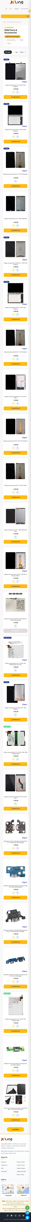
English (16, 8)
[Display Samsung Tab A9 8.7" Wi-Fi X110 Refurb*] (15, 426)
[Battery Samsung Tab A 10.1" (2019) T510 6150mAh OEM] (15, 1005)
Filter (8, 52)
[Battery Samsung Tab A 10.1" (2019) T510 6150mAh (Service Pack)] (15, 649)
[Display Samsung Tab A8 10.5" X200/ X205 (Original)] (15, 115)
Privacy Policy (21, 1162)
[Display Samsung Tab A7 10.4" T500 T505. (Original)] (15, 293)
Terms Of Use (21, 1165)
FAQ (2, 1168)
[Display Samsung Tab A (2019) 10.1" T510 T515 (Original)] (15, 249)
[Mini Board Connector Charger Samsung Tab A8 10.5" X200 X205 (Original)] (15, 871)
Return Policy (20, 1174)
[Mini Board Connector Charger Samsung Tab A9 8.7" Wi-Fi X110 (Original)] (15, 960)
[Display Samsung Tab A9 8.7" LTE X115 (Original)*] (15, 160)
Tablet (21, 40)
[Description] (17, 92)
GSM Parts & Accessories (15, 22)
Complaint (4, 1171)
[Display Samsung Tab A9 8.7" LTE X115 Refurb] (15, 337)
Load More (15, 1129)
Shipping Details (21, 1171)
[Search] (6, 9)
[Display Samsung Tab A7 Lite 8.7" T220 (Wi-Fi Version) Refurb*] (15, 560)
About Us (3, 1162)
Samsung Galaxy (11, 40)
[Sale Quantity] (13, 92)
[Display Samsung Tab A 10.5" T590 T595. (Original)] (15, 71)
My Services (24, 8)
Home (4, 22)
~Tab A (9, 43)
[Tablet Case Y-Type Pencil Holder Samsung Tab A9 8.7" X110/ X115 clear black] (15, 1094)
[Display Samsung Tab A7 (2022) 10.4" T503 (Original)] (15, 693)
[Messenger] (27, 1218)
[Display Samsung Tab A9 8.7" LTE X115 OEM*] (15, 471)
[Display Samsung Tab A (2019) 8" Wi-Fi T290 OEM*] (15, 782)
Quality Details (21, 1168)
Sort (17, 52)
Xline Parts (24, 1219)
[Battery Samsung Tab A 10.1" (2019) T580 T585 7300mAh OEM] (15, 738)
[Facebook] (7, 1215)
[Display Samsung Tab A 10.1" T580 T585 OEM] (15, 204)
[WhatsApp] (27, 1208)
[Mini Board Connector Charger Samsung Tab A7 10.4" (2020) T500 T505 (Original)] (15, 827)
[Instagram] (19, 1215)
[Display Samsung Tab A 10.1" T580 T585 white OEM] (15, 515)
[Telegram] (27, 1213)
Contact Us (4, 1165)
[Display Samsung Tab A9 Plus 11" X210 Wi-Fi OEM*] (15, 382)
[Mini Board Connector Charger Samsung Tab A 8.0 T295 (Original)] (15, 1049)
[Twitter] (23, 1215)
